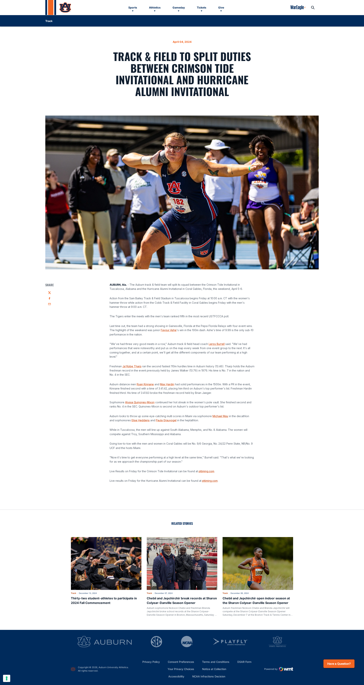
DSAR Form (244, 661)
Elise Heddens (141, 420)
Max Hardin (167, 384)
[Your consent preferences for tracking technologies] (6, 678)
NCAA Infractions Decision (208, 676)
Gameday (179, 7)
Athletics (155, 7)
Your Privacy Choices (181, 669)
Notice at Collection (214, 669)
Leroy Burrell (217, 344)
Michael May (220, 416)
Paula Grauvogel (166, 420)
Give (221, 7)
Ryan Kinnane (145, 384)
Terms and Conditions (215, 661)
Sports (132, 7)
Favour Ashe (169, 330)
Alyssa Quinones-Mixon (140, 402)
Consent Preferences (181, 661)
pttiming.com (206, 471)
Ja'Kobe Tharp (131, 366)
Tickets (201, 7)
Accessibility (176, 676)
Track (73, 593)
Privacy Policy (151, 661)
